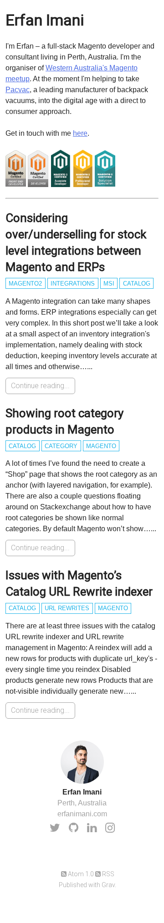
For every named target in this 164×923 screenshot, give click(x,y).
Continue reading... (40, 385)
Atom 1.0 (80, 874)
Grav (108, 884)
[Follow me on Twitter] (55, 827)
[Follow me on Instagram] (110, 827)
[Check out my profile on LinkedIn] (92, 827)
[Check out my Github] (73, 827)
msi (108, 283)
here (80, 133)
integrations (73, 283)
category (61, 446)
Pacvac (17, 90)
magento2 (25, 283)
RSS (107, 874)
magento (101, 446)
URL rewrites (67, 608)
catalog (136, 283)
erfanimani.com (82, 814)
